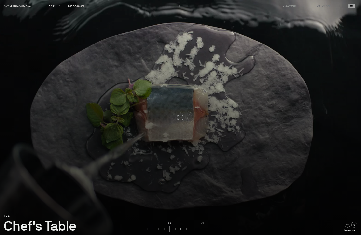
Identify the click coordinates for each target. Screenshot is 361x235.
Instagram (350, 230)
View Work (289, 5)
